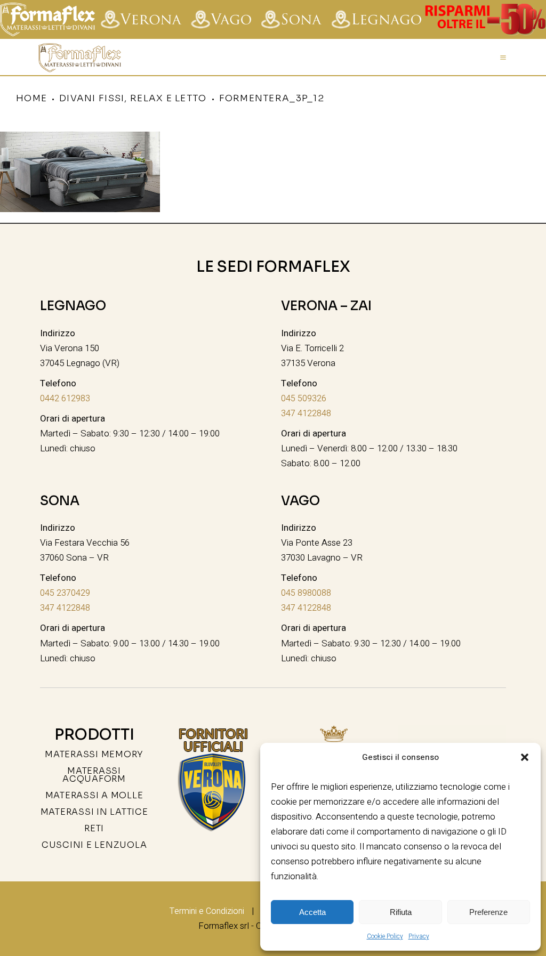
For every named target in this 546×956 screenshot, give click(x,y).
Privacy (418, 936)
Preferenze (488, 912)
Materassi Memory (94, 754)
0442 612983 (65, 398)
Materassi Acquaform (94, 774)
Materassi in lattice (94, 811)
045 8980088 (306, 593)
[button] (524, 757)
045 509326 (303, 398)
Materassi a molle (94, 795)
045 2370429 (65, 593)
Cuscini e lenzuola (94, 844)
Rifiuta (401, 912)
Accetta (312, 912)
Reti (94, 828)
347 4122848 (306, 413)
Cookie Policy (385, 936)
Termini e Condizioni (207, 911)
